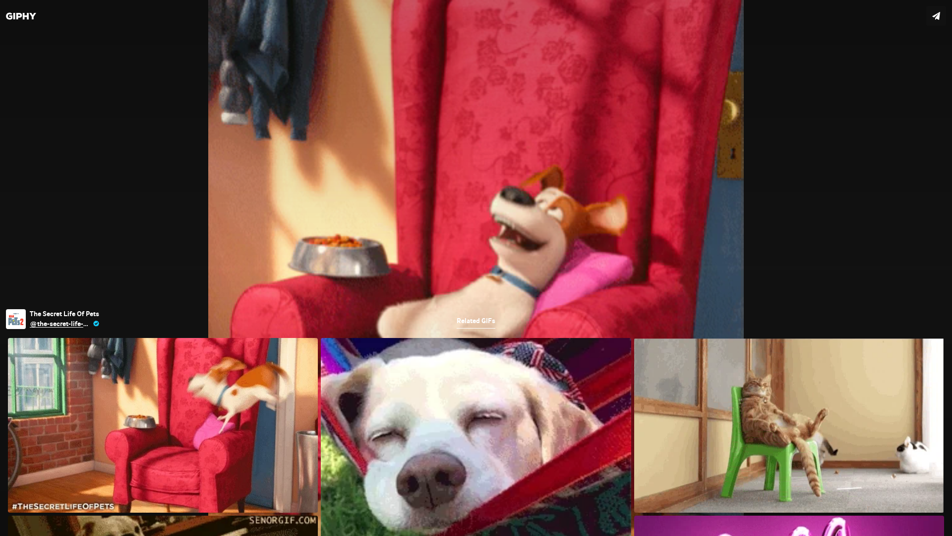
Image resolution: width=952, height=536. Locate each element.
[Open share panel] (936, 16)
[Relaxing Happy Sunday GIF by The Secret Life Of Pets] (476, 268)
